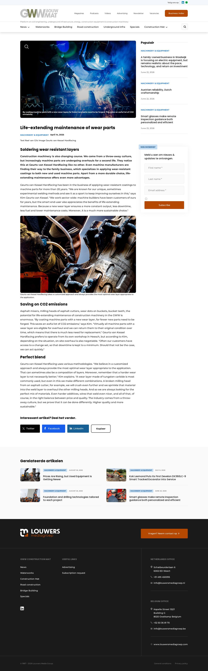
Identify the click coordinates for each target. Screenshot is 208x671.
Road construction (88, 26)
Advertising (122, 13)
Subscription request (73, 573)
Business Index (176, 13)
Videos (108, 13)
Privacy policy (181, 663)
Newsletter (139, 13)
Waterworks (42, 26)
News (23, 26)
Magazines (79, 13)
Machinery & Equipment (34, 135)
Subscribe (164, 205)
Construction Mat (154, 26)
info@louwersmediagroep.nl (169, 583)
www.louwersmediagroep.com (171, 644)
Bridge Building (63, 26)
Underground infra (114, 26)
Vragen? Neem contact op (162, 533)
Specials (134, 26)
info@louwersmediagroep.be (170, 628)
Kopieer (100, 428)
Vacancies (154, 13)
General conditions (162, 663)
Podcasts (94, 13)
